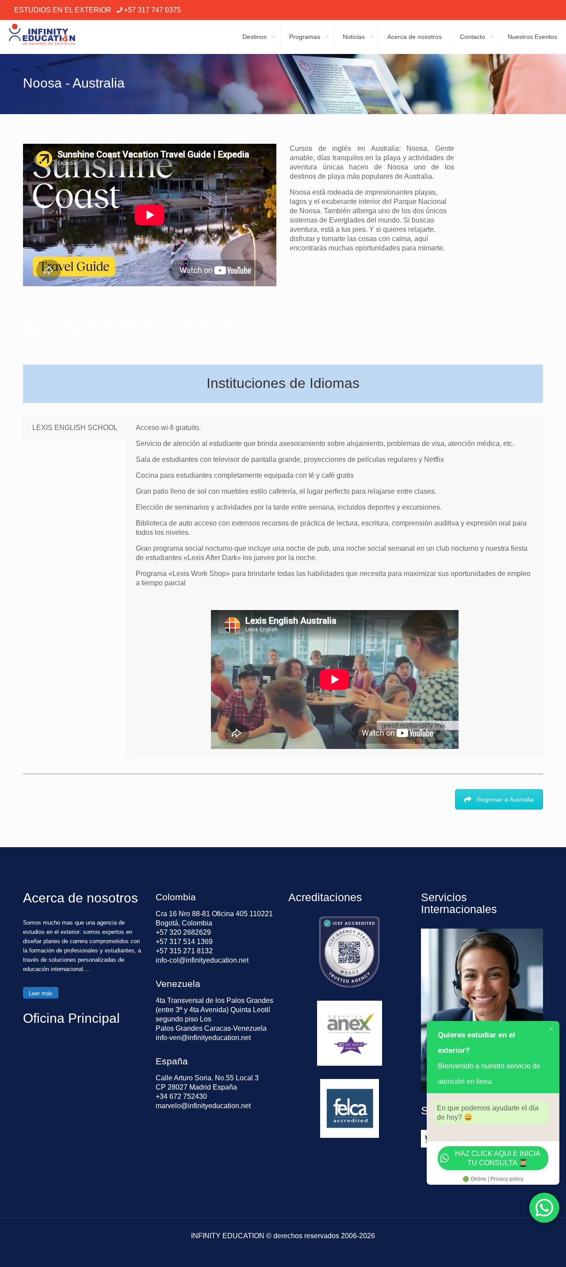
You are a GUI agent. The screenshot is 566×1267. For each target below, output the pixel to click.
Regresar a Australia (505, 799)
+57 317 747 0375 (152, 10)
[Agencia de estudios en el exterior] (42, 37)
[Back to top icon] (523, 1249)
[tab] (75, 427)
